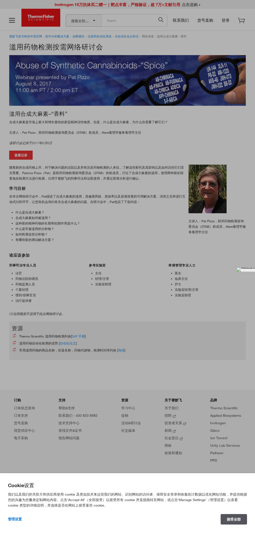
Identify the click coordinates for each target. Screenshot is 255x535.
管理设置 (15, 519)
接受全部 (234, 519)
